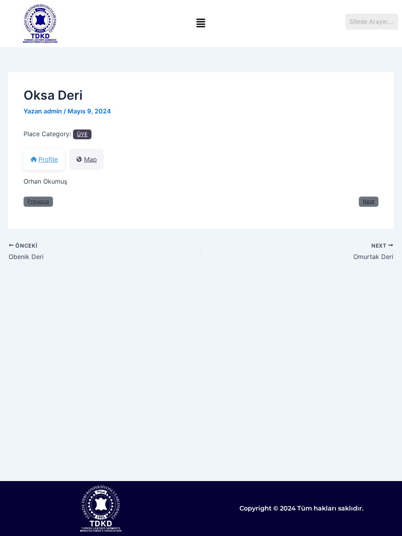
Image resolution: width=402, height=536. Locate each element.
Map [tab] (90, 159)
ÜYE (82, 134)
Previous (38, 201)
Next (369, 201)
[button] (201, 23)
